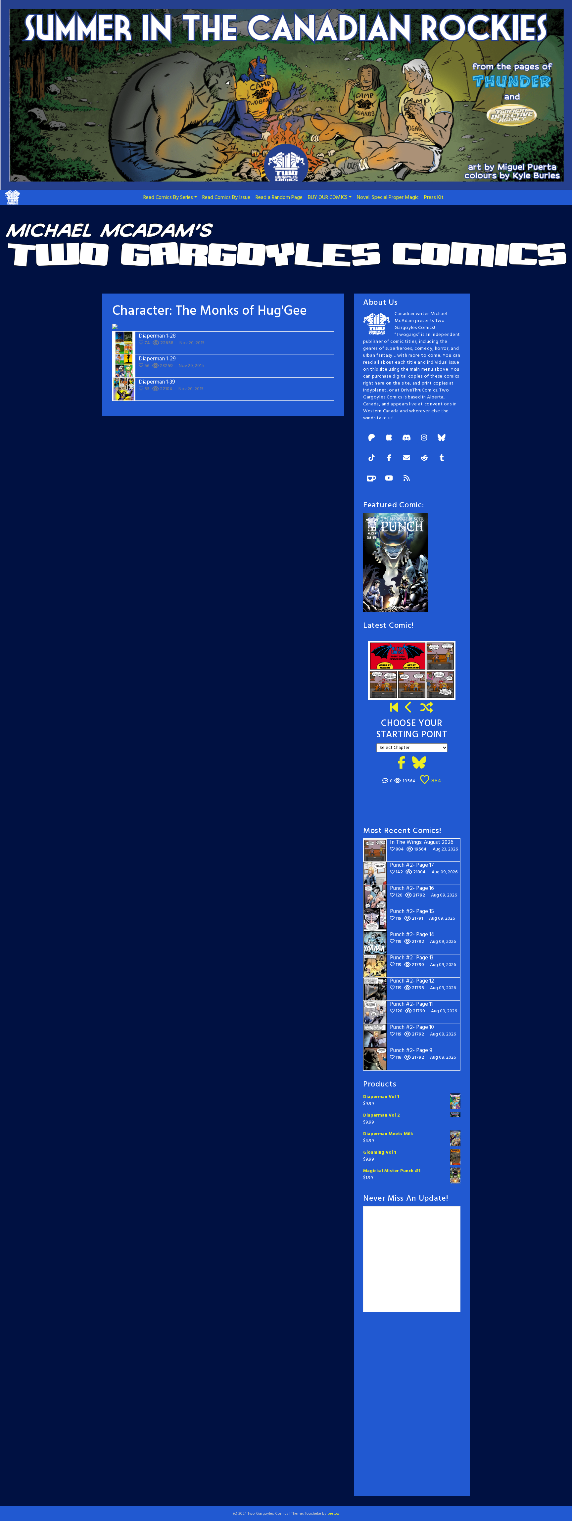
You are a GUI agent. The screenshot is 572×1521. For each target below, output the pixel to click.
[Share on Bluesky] (419, 764)
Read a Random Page (279, 197)
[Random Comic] (426, 708)
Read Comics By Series (168, 197)
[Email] (406, 458)
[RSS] (406, 478)
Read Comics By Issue (226, 197)
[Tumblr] (441, 458)
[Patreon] (371, 438)
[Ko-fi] (371, 478)
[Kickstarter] (389, 438)
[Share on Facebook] (401, 764)
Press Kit (434, 197)
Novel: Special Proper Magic (388, 197)
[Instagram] (424, 438)
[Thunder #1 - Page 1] (394, 708)
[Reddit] (424, 458)
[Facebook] (389, 458)
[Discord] (406, 438)
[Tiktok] (371, 458)
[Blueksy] (441, 438)
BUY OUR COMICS (328, 197)
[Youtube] (389, 478)
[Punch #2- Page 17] (409, 708)
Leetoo (333, 1513)
